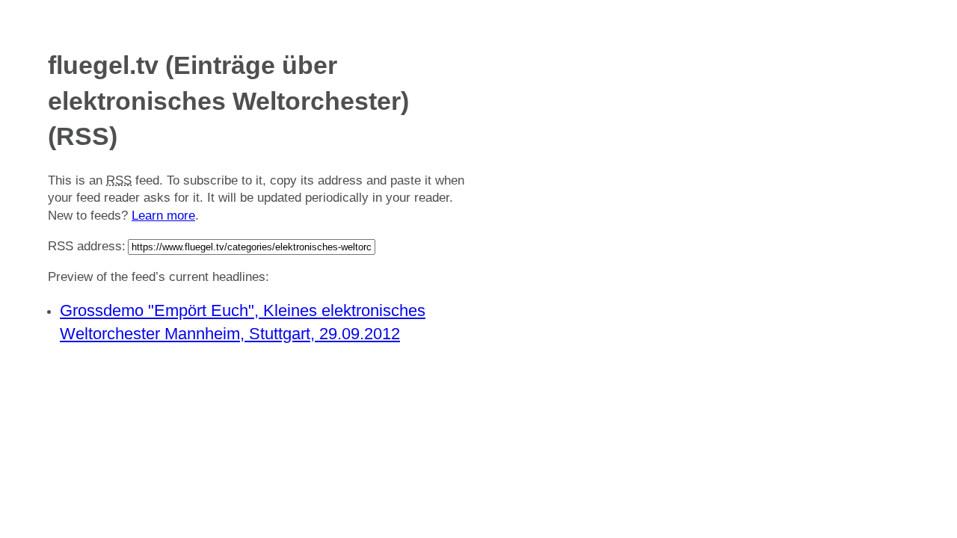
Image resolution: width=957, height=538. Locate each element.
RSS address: (87, 246)
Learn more (163, 215)
